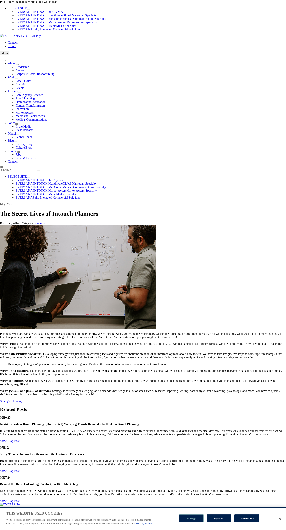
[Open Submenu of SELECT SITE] (28, 9)
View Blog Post (9, 441)
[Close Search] (1, 167)
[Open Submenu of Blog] (15, 141)
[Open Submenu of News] (16, 124)
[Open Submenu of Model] (17, 134)
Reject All (219, 518)
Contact (12, 42)
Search (12, 46)
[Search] (38, 170)
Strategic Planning (11, 401)
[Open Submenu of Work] (16, 78)
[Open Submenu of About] (17, 64)
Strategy (40, 223)
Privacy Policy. (143, 523)
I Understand (246, 518)
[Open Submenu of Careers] (18, 152)
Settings (191, 518)
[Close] (279, 518)
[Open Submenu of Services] (19, 92)
